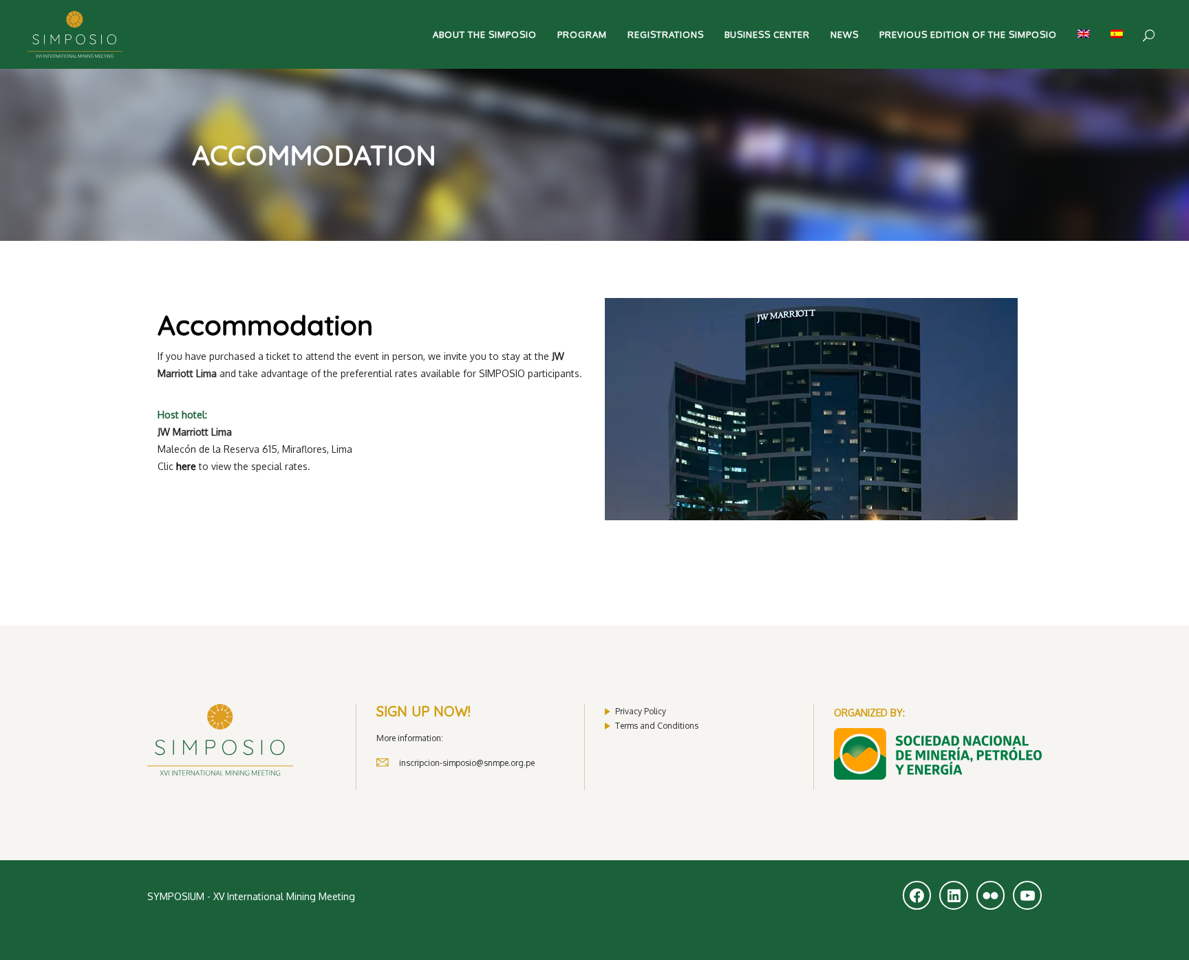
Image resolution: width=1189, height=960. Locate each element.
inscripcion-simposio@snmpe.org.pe (467, 763)
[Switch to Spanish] (1116, 34)
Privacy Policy (640, 711)
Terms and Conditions (656, 726)
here (186, 466)
